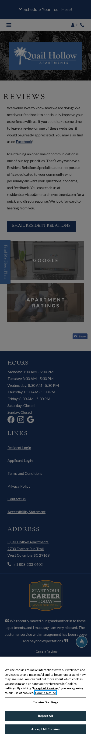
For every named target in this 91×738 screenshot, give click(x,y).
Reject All (45, 716)
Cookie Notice (45, 693)
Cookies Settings (45, 702)
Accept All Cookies (45, 729)
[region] (45, 697)
